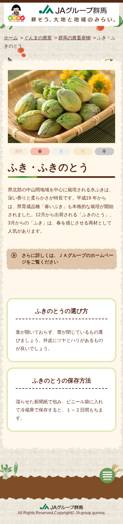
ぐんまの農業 (38, 37)
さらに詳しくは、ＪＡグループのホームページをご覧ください (67, 258)
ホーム (11, 37)
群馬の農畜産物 (74, 37)
